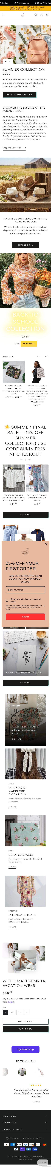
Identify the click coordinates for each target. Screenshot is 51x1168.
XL (20, 1011)
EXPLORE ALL (25, 243)
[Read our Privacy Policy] (43, 605)
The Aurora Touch (21, 1155)
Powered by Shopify (25, 1158)
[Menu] (4, 15)
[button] (36, 15)
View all (25, 513)
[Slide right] (46, 355)
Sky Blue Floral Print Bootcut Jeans (37, 496)
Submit (25, 617)
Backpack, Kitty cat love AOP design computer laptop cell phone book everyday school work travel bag (37, 392)
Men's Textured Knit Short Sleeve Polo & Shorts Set (14, 496)
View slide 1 (6, 61)
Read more (15, 737)
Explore (26, 93)
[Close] (46, 544)
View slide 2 (10, 61)
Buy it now (25, 1027)
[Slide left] (40, 355)
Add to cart (25, 1020)
